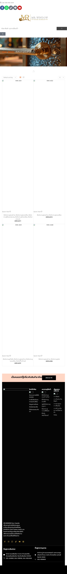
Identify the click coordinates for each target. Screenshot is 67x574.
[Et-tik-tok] (15, 541)
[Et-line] (15, 8)
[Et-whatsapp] (12, 541)
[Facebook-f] (2, 8)
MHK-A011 (18, 221)
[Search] (62, 28)
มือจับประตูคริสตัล (8, 359)
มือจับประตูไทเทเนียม (21, 217)
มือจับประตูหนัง (55, 359)
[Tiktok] (11, 8)
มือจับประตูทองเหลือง (22, 215)
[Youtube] (19, 8)
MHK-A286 (49, 361)
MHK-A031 (17, 363)
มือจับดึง (11, 52)
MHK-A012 (49, 217)
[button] (2, 34)
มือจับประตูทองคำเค (9, 215)
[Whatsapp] (6, 8)
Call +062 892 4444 (8, 3)
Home (4, 52)
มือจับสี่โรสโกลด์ (21, 361)
